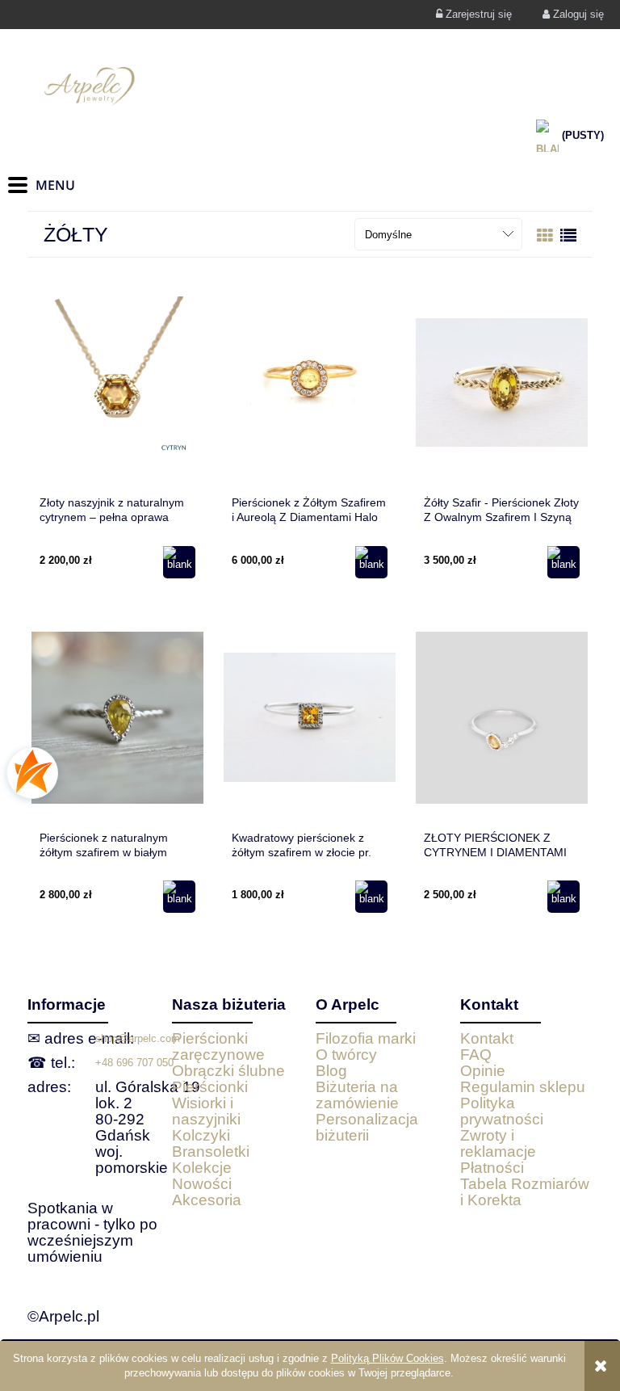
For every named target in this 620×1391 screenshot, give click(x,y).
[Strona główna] (310, 86)
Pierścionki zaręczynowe (218, 1046)
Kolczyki (201, 1135)
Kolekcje (202, 1167)
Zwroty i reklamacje (498, 1143)
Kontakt (486, 1038)
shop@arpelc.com (137, 1038)
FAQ (476, 1054)
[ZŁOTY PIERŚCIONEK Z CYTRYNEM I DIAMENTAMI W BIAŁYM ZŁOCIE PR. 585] (502, 717)
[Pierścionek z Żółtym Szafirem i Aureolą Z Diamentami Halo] (310, 382)
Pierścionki (210, 1086)
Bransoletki (210, 1151)
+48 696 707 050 (134, 1063)
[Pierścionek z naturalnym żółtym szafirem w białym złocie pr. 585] (117, 717)
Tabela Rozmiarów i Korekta (524, 1191)
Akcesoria (206, 1199)
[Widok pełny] (568, 236)
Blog (331, 1070)
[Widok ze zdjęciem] (545, 236)
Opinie (482, 1070)
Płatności (492, 1167)
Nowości (202, 1183)
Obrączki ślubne (228, 1070)
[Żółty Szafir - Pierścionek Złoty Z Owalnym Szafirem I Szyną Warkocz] (502, 382)
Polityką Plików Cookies (387, 1358)
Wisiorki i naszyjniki (206, 1111)
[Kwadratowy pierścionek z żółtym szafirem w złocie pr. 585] (310, 717)
